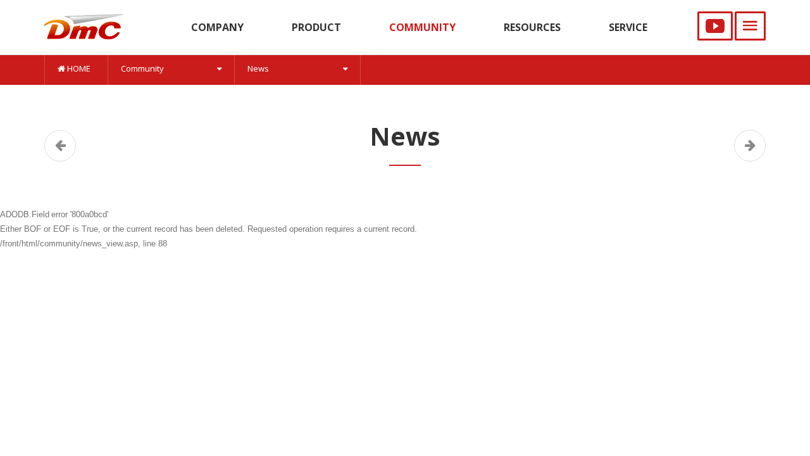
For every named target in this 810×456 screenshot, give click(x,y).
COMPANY (217, 27)
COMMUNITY (422, 27)
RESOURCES (532, 27)
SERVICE (628, 27)
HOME (77, 68)
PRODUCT (316, 27)
